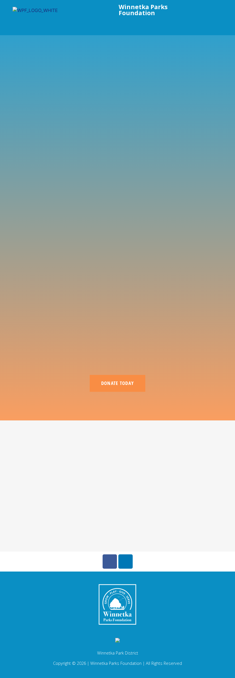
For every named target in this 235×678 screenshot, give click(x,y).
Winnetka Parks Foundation (143, 10)
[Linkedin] (125, 561)
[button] (102, 24)
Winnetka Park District (117, 653)
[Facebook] (110, 561)
